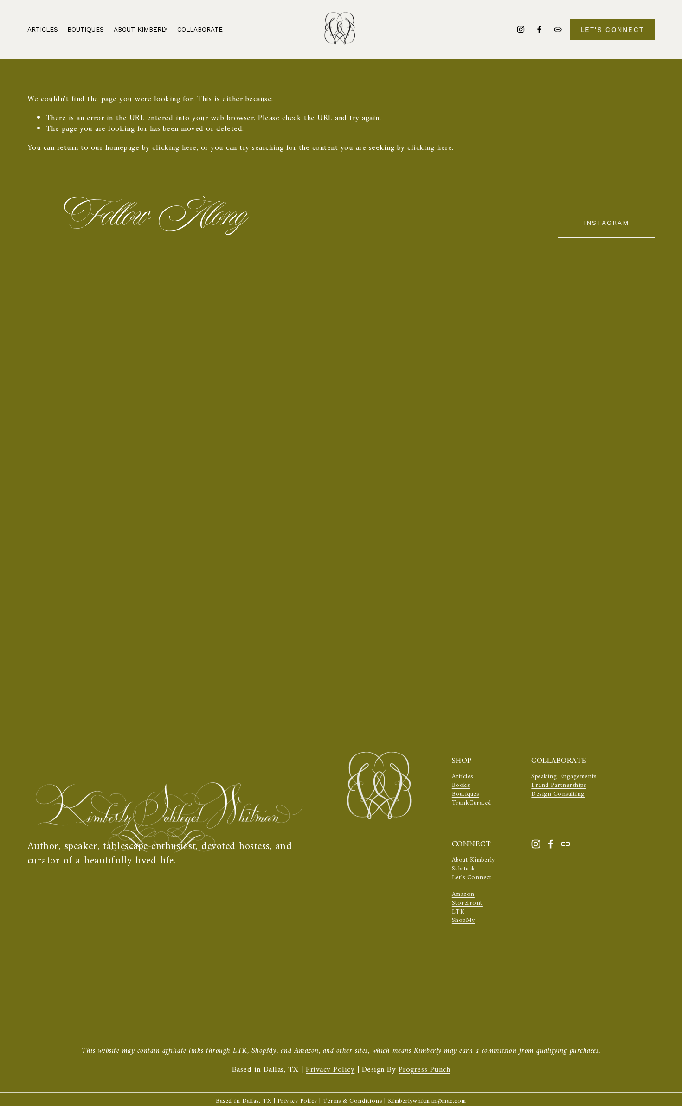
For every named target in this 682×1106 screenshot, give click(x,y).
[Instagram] (520, 29)
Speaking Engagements (563, 777)
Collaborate (200, 29)
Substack (464, 869)
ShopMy (463, 920)
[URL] (557, 29)
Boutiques (465, 794)
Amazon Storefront (467, 899)
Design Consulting (558, 794)
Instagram (606, 222)
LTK (458, 912)
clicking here (174, 148)
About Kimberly (140, 29)
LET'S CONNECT (612, 29)
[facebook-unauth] (539, 29)
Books (461, 785)
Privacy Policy (330, 1070)
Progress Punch (424, 1070)
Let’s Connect (472, 878)
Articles (42, 29)
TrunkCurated (471, 803)
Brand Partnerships (558, 785)
